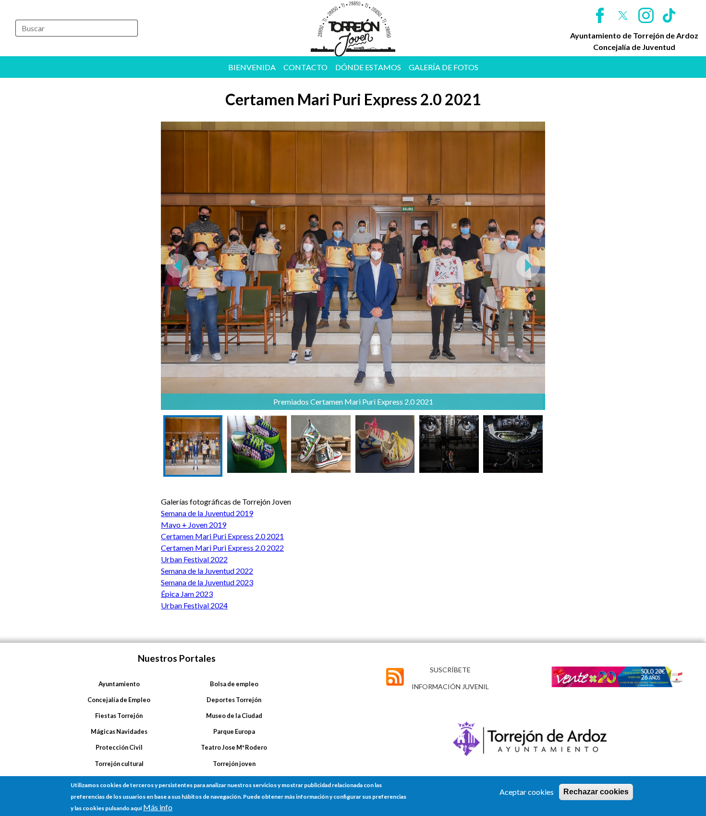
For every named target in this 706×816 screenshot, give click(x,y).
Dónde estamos (368, 67)
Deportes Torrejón (234, 700)
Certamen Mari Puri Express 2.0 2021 (222, 536)
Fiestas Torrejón (119, 715)
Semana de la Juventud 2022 (207, 570)
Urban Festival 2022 (194, 559)
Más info (157, 807)
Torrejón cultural (119, 763)
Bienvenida (252, 67)
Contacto (305, 67)
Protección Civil (119, 747)
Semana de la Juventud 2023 (207, 582)
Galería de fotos (443, 67)
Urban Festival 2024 (194, 605)
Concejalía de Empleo (118, 700)
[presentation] (178, 266)
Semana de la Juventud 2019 (207, 513)
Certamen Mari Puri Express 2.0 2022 (222, 547)
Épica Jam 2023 (187, 593)
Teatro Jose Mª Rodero (234, 747)
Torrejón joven (234, 763)
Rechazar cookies (596, 792)
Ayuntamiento (119, 684)
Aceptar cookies (526, 791)
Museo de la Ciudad (234, 715)
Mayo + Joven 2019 (193, 524)
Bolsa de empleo (234, 684)
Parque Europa (234, 731)
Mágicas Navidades (119, 731)
